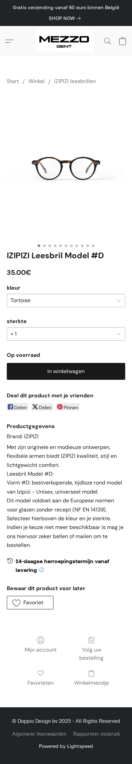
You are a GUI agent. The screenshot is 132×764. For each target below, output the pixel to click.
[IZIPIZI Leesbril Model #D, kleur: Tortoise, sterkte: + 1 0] (66, 166)
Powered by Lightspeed (66, 746)
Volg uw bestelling (91, 653)
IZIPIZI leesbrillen (75, 81)
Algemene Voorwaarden (39, 734)
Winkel (36, 81)
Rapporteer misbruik (96, 734)
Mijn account (41, 649)
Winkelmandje (91, 682)
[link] (66, 18)
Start (13, 81)
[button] (66, 41)
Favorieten (40, 682)
